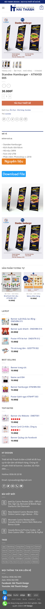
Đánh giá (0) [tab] (7, 138)
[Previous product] (8, 86)
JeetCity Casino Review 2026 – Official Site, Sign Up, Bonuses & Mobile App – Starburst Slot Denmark (25, 503)
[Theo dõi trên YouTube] (21, 486)
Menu (26, 554)
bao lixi (11, 550)
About (7, 599)
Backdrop (11, 546)
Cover (5, 554)
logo (20, 554)
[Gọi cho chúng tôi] (17, 486)
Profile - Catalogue (16, 558)
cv (10, 554)
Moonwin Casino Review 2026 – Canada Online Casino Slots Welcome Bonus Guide (25, 522)
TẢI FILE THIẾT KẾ (22, 103)
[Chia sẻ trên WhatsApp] (4, 119)
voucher (27, 562)
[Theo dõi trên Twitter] (8, 486)
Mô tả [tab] (4, 134)
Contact (32, 599)
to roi (20, 562)
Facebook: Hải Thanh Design (15, 583)
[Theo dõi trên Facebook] (4, 486)
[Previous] (5, 38)
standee (8, 114)
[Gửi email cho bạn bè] (17, 119)
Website (35, 562)
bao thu (19, 550)
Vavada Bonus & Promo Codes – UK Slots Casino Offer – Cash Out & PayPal (25, 531)
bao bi (5, 550)
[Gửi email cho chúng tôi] (13, 486)
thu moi (13, 562)
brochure (36, 550)
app (4, 546)
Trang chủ (6, 71)
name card (34, 554)
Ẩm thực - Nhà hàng (23, 71)
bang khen (20, 546)
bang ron (30, 546)
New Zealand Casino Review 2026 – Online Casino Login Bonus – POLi (23, 513)
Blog (25, 599)
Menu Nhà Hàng (33, 296)
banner (37, 546)
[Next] (39, 38)
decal (15, 554)
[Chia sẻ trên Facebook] (8, 119)
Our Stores (16, 599)
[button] (3, 8)
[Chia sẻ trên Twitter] (13, 119)
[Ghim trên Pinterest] (21, 119)
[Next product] (4, 86)
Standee (38, 71)
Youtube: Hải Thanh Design (15, 586)
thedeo (35, 558)
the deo (5, 562)
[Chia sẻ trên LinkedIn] (26, 119)
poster (5, 558)
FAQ (38, 599)
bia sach (27, 550)
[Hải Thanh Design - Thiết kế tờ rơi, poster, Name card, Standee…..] (23, 7)
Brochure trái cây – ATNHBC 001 (11, 297)
